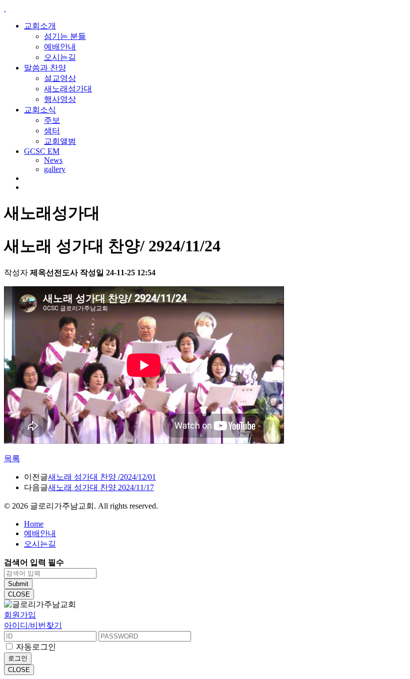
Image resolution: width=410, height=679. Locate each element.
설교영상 (60, 78)
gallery (55, 169)
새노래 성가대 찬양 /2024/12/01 (102, 477)
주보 (52, 120)
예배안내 (60, 46)
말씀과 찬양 (45, 67)
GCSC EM (42, 151)
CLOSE (19, 594)
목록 (12, 458)
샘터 (52, 130)
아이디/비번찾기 (33, 625)
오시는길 (60, 57)
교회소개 (40, 25)
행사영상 (60, 99)
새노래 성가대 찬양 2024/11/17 (101, 487)
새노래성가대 (68, 88)
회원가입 (20, 615)
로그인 (18, 658)
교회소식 (40, 109)
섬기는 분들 (65, 36)
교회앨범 (60, 141)
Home (34, 524)
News (53, 160)
